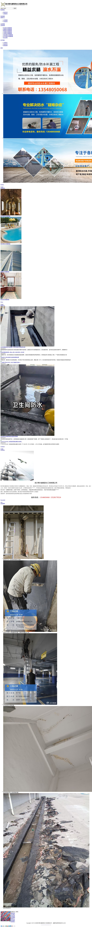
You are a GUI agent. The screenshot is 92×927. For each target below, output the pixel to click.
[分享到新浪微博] (7, 926)
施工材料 (5, 37)
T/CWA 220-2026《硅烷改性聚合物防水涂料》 (11, 441)
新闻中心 (3, 17)
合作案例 (3, 24)
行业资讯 (5, 21)
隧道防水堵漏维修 (7, 30)
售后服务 (3, 16)
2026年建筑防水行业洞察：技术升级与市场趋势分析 (13, 347)
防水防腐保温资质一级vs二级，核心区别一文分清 (12, 352)
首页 (2, 47)
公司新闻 (5, 20)
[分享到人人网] (10, 926)
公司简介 (5, 42)
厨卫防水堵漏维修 (7, 27)
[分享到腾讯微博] (9, 926)
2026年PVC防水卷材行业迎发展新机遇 (10, 357)
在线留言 (5, 13)
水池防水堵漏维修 (7, 32)
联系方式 (5, 12)
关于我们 (3, 40)
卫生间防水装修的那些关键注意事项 (9, 436)
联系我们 (3, 9)
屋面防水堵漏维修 (7, 29)
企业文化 (5, 44)
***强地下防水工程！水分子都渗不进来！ (10, 362)
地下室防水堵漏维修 (8, 36)
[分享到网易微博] (12, 926)
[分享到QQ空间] (6, 926)
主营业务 (3, 25)
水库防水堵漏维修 (7, 33)
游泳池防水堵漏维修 (8, 34)
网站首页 (13, 913)
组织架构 (5, 45)
